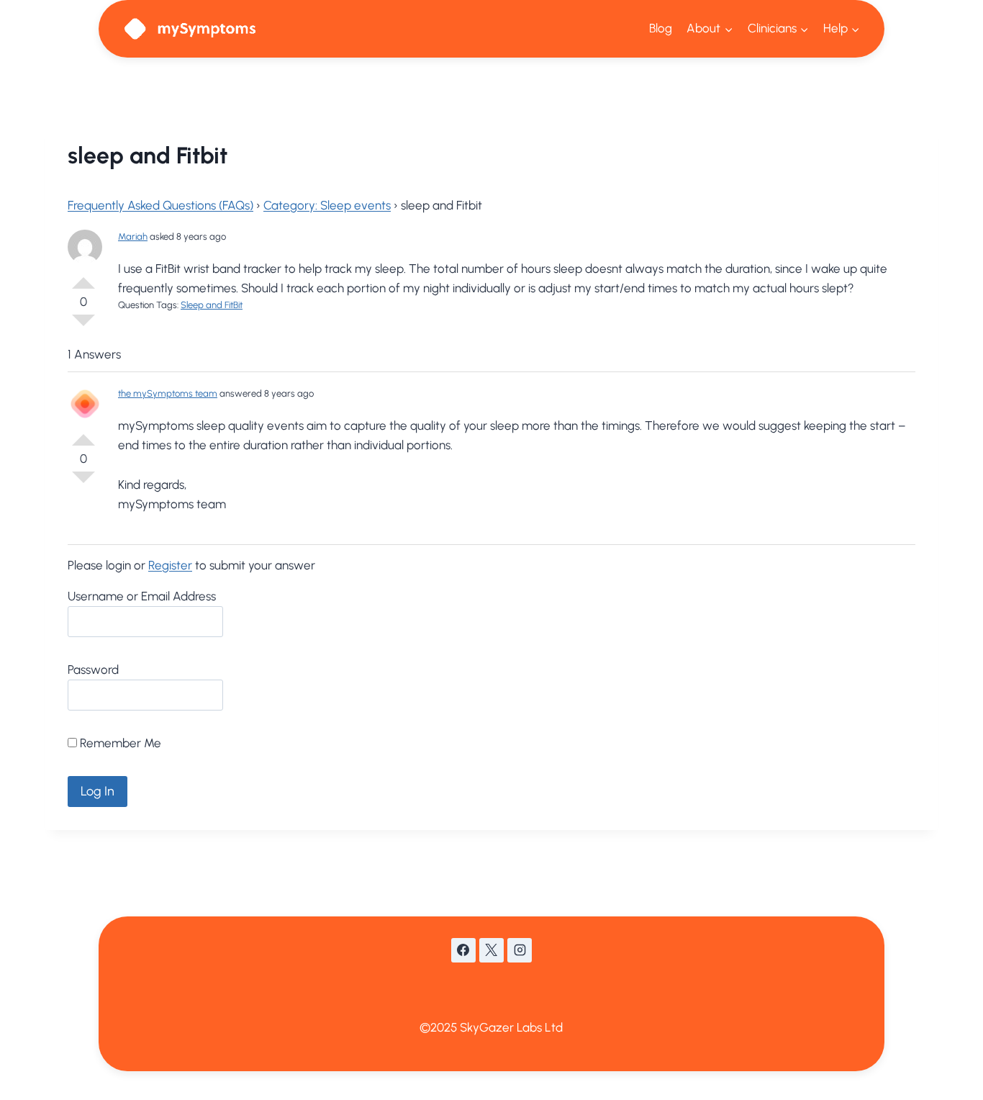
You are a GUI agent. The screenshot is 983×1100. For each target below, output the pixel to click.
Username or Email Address (142, 596)
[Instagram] (519, 950)
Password (93, 669)
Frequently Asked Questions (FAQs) (160, 205)
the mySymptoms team (167, 393)
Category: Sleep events (327, 205)
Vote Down (83, 326)
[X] (491, 950)
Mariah (133, 236)
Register (170, 565)
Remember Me (119, 743)
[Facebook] (463, 950)
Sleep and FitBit (212, 304)
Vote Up (83, 277)
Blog (660, 28)
